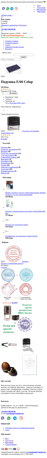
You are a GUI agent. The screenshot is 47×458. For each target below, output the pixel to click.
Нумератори (5, 163)
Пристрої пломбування (9, 167)
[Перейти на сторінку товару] (13, 131)
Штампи (4, 151)
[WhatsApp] (7, 8)
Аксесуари (5, 169)
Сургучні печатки (7, 155)
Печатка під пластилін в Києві (16, 225)
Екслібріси (5, 161)
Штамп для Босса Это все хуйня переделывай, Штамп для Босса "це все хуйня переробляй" (25, 194)
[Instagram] (15, 8)
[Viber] (3, 8)
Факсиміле (5, 159)
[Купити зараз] (18, 93)
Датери (3, 165)
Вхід (39, 6)
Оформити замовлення (9, 25)
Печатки (4, 147)
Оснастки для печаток (9, 149)
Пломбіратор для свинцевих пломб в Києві (21, 236)
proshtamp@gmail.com (15, 35)
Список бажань (11, 444)
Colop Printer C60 (7, 133)
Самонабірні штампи (9, 157)
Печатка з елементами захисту (12, 263)
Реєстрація (41, 8)
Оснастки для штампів (30, 131)
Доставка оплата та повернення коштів (19, 428)
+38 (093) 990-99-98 (8, 29)
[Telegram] (11, 8)
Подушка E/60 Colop (17, 103)
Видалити (23, 25)
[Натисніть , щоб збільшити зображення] (13, 69)
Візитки (4, 173)
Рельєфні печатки (7, 171)
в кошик (4, 267)
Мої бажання (41, 10)
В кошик (4, 139)
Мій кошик (41, 11)
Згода (7, 430)
